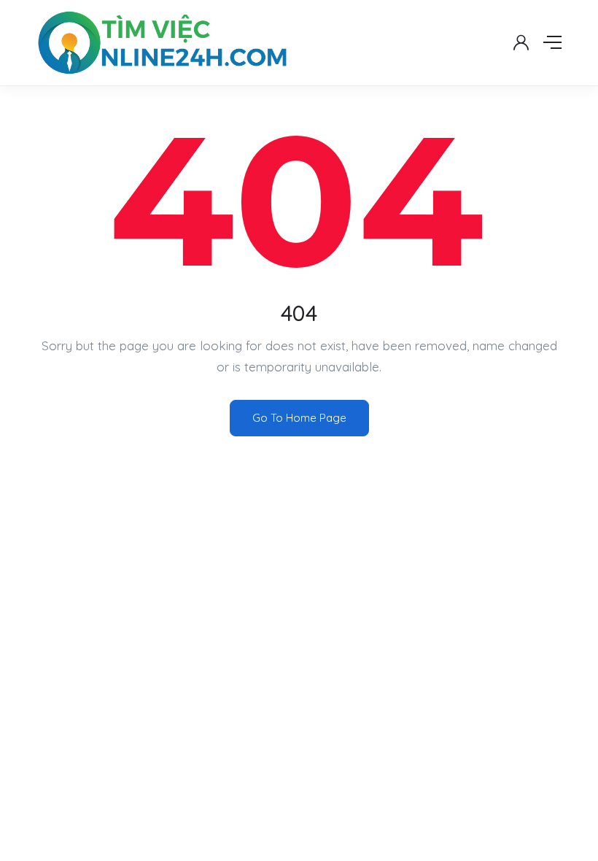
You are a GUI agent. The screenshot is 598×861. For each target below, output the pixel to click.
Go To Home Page (299, 418)
